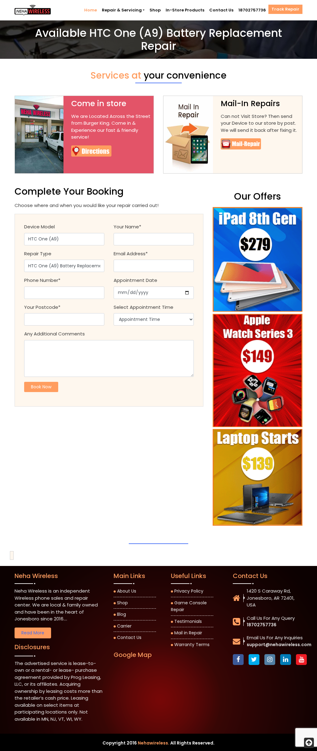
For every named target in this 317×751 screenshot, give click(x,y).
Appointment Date (135, 280)
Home (90, 10)
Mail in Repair (188, 633)
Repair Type (37, 253)
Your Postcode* (42, 307)
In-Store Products (185, 10)
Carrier (124, 626)
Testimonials (188, 621)
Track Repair (285, 9)
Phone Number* (42, 280)
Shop (155, 10)
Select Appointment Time (143, 307)
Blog (121, 614)
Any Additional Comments (54, 333)
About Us (126, 591)
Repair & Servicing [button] (122, 10)
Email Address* (131, 253)
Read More (32, 633)
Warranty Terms (192, 644)
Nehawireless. (153, 743)
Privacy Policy (188, 591)
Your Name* (127, 226)
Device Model (39, 226)
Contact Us (221, 10)
